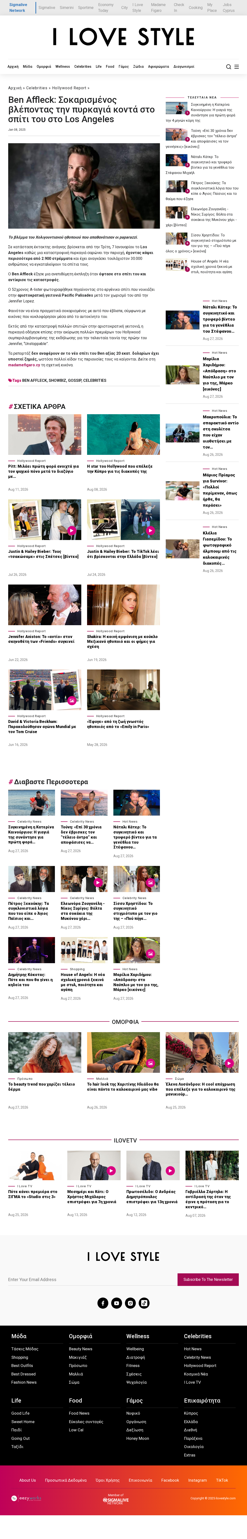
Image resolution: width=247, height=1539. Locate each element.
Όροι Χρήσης (108, 1480)
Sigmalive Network (18, 7)
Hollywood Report (69, 88)
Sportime (86, 7)
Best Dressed (23, 1374)
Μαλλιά (102, 1079)
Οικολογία (194, 1446)
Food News (79, 1413)
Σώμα (179, 1079)
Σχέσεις (134, 1374)
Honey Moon (137, 1438)
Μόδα (27, 66)
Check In (179, 7)
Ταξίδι (17, 1446)
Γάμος (124, 66)
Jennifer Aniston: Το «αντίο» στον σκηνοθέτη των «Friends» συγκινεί (41, 639)
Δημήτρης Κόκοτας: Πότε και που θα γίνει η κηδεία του (30, 979)
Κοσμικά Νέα (196, 1374)
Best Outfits (22, 1365)
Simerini (67, 7)
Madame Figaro (158, 7)
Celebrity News (29, 821)
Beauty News (80, 1348)
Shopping (77, 969)
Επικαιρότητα (202, 1400)
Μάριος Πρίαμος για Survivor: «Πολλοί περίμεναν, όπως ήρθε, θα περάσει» (220, 490)
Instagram (197, 1480)
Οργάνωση (136, 1421)
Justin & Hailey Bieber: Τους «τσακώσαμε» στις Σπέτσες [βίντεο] (43, 554)
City (124, 7)
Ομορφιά (44, 66)
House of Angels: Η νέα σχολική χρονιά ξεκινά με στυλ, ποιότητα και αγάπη (83, 982)
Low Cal (76, 1429)
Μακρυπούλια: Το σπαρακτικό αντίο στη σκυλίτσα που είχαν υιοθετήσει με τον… (221, 432)
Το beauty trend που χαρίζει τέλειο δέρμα (41, 1087)
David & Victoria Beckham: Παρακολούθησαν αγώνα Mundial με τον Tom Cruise (42, 726)
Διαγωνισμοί (183, 66)
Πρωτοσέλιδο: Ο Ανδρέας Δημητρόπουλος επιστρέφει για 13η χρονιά (152, 1196)
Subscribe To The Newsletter (208, 1279)
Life (99, 66)
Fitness (133, 1365)
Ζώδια (138, 66)
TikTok (222, 1480)
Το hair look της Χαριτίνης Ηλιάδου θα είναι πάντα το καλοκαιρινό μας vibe (123, 1087)
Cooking (196, 7)
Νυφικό (133, 1413)
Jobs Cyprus (229, 7)
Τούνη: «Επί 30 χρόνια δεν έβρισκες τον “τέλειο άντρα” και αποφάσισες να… (81, 834)
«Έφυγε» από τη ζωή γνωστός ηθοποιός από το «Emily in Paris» (118, 724)
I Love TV (24, 1186)
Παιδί (16, 1429)
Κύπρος (191, 1413)
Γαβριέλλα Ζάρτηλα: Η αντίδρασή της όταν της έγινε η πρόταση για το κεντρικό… (208, 1199)
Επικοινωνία (140, 1480)
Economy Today (106, 7)
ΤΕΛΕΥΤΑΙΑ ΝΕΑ (202, 97)
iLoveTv (125, 1140)
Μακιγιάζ (78, 1357)
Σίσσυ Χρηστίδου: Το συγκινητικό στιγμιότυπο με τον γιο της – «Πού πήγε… (135, 911)
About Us (27, 1480)
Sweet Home (22, 1421)
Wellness (62, 66)
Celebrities (82, 66)
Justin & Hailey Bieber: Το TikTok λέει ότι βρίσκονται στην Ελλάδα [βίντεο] (123, 554)
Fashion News (24, 1382)
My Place (212, 7)
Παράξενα (193, 1438)
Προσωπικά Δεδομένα (66, 1480)
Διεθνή (190, 1429)
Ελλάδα (191, 1421)
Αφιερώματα (158, 66)
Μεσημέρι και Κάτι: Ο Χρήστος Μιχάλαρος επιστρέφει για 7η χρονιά (92, 1196)
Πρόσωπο (25, 1079)
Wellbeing (135, 1348)
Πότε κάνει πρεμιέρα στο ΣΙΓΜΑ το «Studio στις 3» (32, 1194)
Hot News (130, 821)
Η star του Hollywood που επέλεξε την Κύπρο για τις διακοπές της (120, 469)
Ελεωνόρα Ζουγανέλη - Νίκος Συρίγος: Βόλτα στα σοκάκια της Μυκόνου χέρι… (83, 911)
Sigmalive (47, 7)
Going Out (20, 1438)
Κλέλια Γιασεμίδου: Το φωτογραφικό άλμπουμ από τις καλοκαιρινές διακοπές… (220, 548)
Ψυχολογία (136, 1382)
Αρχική (13, 66)
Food (110, 66)
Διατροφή (135, 1357)
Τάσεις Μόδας (24, 1348)
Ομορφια (125, 1022)
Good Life (20, 1413)
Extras (189, 1455)
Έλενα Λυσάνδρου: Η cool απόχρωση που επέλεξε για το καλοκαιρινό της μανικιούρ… (200, 1089)
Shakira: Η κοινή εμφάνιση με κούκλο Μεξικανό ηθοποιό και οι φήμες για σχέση (122, 641)
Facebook (170, 1480)
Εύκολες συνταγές (86, 1421)
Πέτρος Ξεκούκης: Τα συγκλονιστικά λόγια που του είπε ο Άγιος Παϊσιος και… (28, 911)
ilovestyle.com (226, 1498)
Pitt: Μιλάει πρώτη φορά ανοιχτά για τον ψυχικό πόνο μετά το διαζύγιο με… (43, 471)
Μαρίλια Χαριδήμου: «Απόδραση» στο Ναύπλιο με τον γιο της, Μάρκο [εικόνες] (135, 982)
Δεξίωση (134, 1429)
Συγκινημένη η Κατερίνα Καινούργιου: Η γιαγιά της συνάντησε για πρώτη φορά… (31, 834)
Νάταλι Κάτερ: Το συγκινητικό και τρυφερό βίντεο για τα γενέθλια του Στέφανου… (135, 837)
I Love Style (137, 7)
